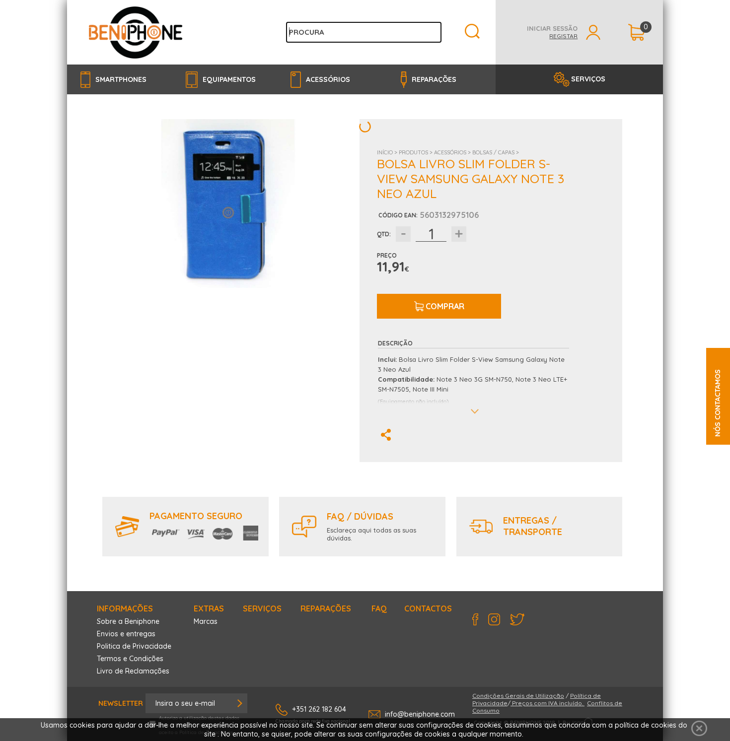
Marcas (206, 621)
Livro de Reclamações (133, 671)
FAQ (379, 608)
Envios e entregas (126, 633)
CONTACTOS (428, 608)
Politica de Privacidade (134, 646)
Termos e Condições (130, 658)
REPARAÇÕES (325, 608)
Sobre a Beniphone (128, 621)
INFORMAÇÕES (125, 608)
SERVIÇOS (588, 78)
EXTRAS (209, 608)
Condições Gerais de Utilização (518, 695)
